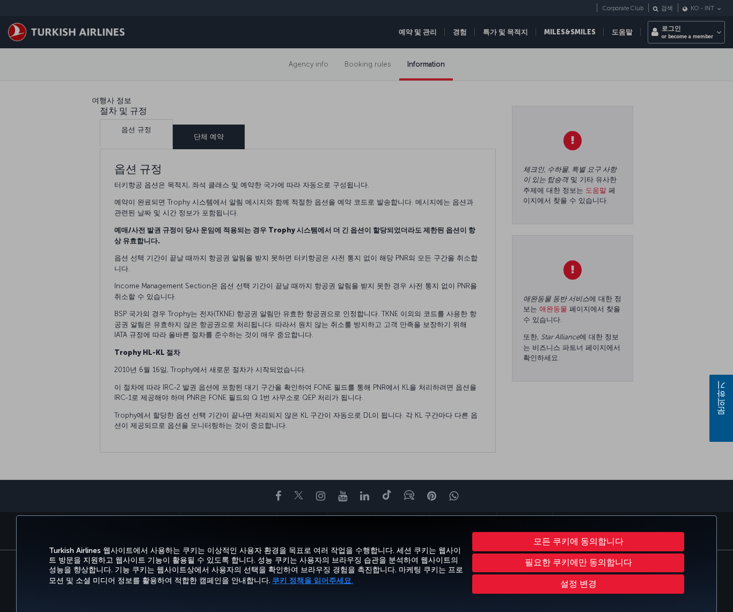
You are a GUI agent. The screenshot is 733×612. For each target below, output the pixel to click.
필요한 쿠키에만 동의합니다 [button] (578, 562)
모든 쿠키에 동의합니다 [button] (578, 541)
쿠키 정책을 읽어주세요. (312, 580)
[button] (578, 584)
